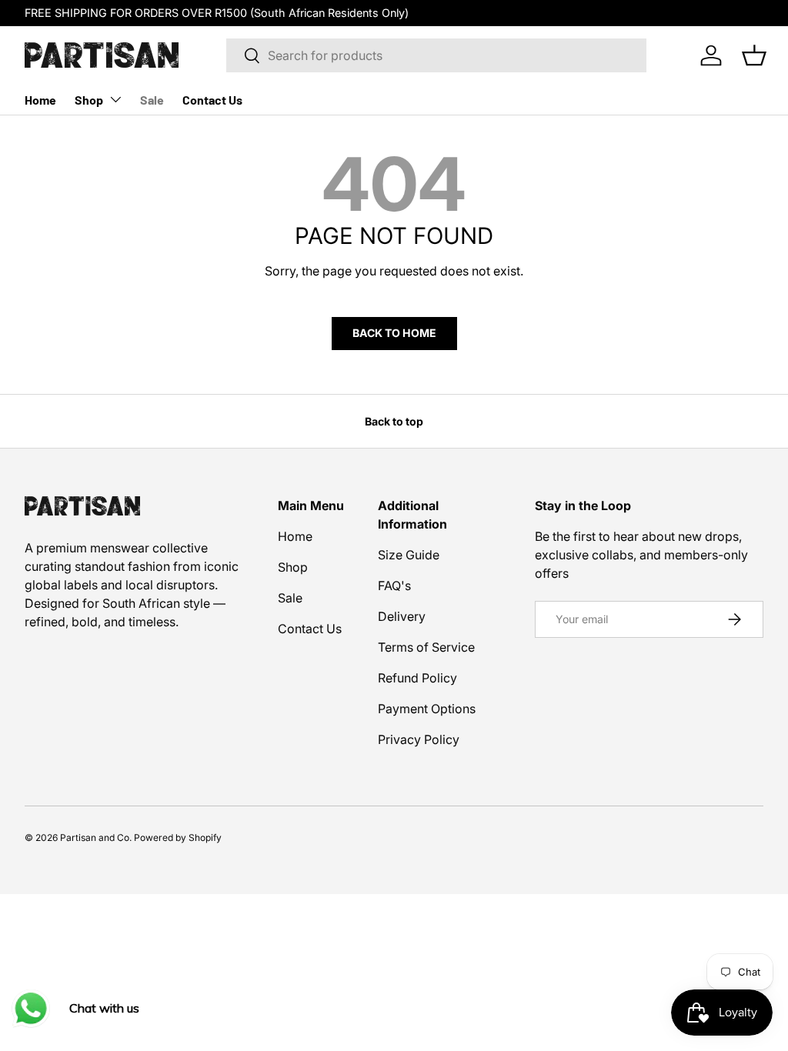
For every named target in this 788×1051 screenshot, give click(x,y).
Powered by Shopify (178, 837)
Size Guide (408, 554)
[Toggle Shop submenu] (115, 99)
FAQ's (394, 585)
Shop (89, 99)
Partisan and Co (94, 837)
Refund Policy (417, 678)
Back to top (394, 421)
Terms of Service (426, 647)
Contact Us (212, 99)
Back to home (394, 332)
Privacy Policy (418, 739)
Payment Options (427, 708)
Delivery (402, 616)
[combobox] (436, 55)
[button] (754, 55)
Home (40, 99)
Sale (152, 99)
